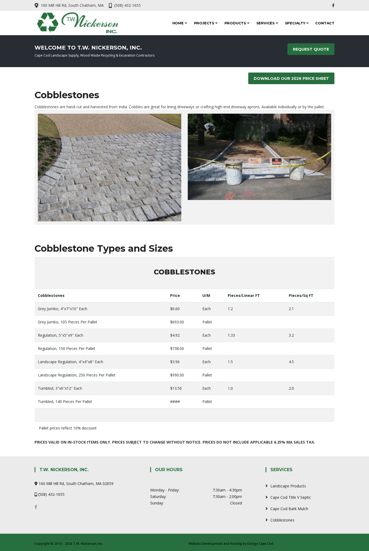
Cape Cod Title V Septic (290, 497)
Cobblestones (282, 520)
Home (178, 23)
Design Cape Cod (260, 543)
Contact (324, 23)
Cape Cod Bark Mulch (289, 508)
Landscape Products (288, 485)
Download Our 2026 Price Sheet (291, 78)
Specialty (295, 23)
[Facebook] (333, 5)
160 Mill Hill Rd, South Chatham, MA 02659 (76, 483)
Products (235, 23)
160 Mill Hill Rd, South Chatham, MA (72, 5)
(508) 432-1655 (127, 5)
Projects (204, 23)
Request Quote (311, 49)
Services (266, 23)
